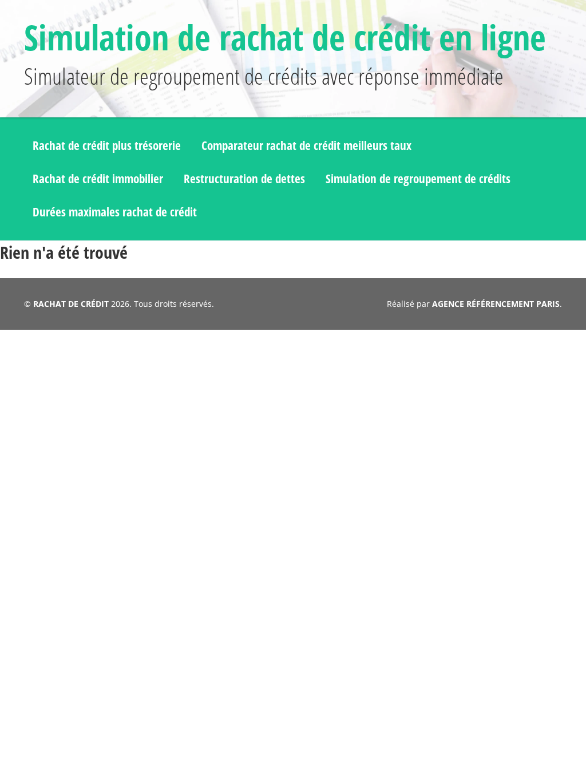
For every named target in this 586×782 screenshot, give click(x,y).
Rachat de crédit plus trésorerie (107, 145)
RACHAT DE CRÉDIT (71, 303)
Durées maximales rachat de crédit (115, 212)
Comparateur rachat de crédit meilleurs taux (306, 145)
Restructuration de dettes (244, 179)
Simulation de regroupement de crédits (418, 179)
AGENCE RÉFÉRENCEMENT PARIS (496, 303)
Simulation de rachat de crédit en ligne (285, 37)
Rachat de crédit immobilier (98, 179)
